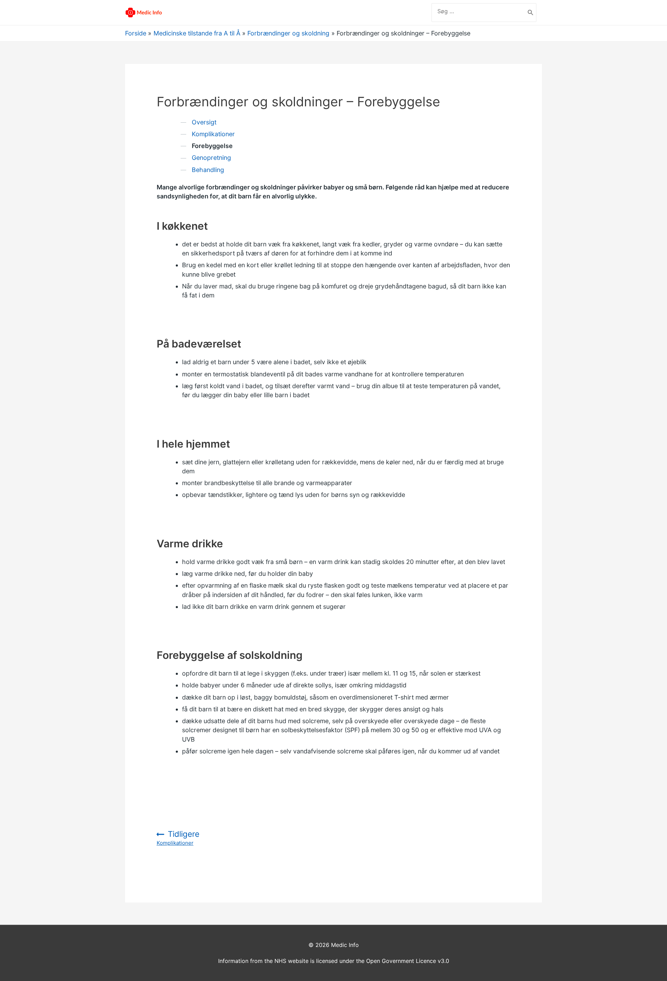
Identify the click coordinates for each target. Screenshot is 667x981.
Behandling (208, 169)
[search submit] (530, 12)
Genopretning (211, 157)
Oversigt (204, 122)
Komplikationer (213, 134)
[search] (478, 11)
